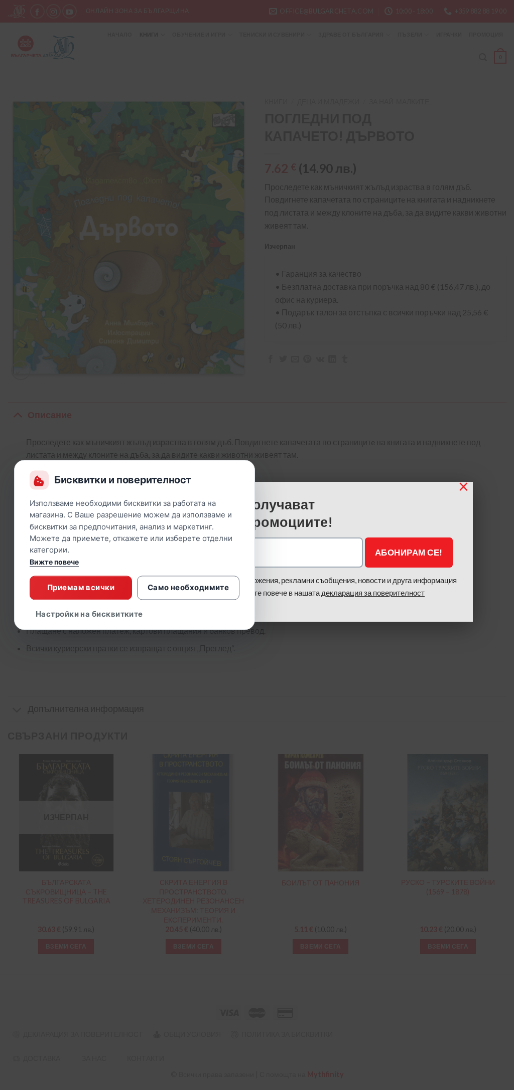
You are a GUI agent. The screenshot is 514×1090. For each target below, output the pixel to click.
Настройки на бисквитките (89, 614)
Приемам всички (80, 587)
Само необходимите (188, 587)
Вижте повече (54, 562)
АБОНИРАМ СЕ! (409, 552)
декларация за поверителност (373, 592)
